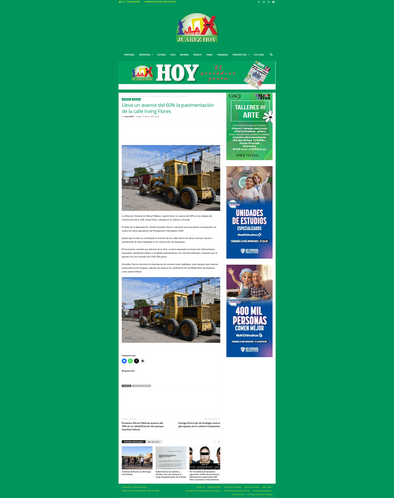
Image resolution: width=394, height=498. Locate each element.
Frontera (132, 96)
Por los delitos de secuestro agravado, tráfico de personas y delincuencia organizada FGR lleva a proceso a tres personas (204, 475)
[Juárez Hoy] (197, 27)
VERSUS (197, 54)
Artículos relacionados (133, 442)
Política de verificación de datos (260, 494)
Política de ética (238, 494)
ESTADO (161, 54)
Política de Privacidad (232, 487)
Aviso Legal (266, 487)
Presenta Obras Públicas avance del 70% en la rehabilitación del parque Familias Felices (143, 426)
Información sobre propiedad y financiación (203, 491)
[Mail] (264, 2)
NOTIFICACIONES (214, 487)
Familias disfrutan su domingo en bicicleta (136, 473)
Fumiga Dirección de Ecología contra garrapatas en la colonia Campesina (199, 424)
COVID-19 (200, 487)
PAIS (173, 54)
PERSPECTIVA (240, 54)
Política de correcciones (262, 491)
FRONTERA (144, 54)
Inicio (124, 96)
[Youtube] (273, 2)
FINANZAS (222, 54)
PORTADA (129, 54)
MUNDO (184, 54)
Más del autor (153, 442)
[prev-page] (215, 441)
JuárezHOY (129, 116)
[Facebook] (259, 2)
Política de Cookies (251, 487)
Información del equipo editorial (236, 491)
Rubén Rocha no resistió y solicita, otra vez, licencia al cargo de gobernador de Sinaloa (171, 474)
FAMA (209, 54)
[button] (271, 54)
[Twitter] (268, 2)
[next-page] (218, 441)
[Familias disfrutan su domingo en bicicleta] (137, 457)
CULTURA (259, 54)
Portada (146, 386)
